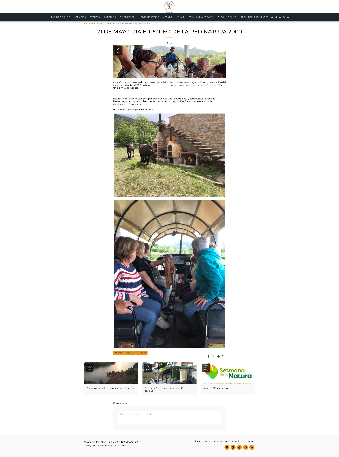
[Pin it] (218, 356)
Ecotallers (130, 353)
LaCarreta (142, 353)
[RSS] (223, 356)
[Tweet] (213, 356)
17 (148, 367)
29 (206, 367)
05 (89, 367)
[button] (276, 17)
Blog (102, 23)
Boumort (118, 353)
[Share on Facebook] (208, 356)
